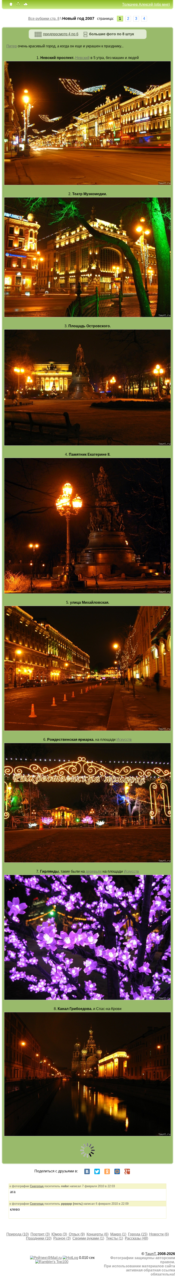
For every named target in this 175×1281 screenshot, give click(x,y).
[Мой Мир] (117, 1171)
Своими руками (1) (88, 1238)
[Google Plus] (127, 1171)
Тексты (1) (114, 1238)
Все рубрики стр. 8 (43, 18)
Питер (11, 46)
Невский (82, 58)
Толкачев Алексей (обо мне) (146, 4)
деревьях (94, 871)
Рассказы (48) (136, 1238)
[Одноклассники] (107, 1171)
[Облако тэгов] (25, 5)
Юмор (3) (59, 1234)
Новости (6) (159, 1234)
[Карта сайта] (18, 5)
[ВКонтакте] (87, 1171)
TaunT (150, 1254)
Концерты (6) (97, 1234)
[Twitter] (97, 1171)
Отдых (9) (77, 1234)
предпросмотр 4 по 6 (60, 34)
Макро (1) (118, 1234)
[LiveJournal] (137, 1171)
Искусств (124, 739)
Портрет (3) (40, 1234)
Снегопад (37, 1186)
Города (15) (137, 1234)
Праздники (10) (38, 1238)
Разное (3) (62, 1238)
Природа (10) (17, 1234)
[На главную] (11, 5)
